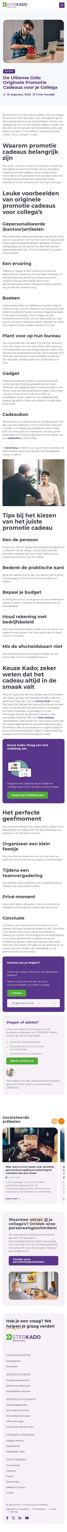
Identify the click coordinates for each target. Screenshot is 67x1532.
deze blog (11, 447)
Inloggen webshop (15, 1440)
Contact (16, 993)
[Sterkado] (23, 1338)
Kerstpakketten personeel (18, 1391)
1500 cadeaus (46, 717)
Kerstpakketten (13, 1361)
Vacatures (11, 1471)
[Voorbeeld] (7, 1518)
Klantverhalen (13, 1482)
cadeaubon (14, 438)
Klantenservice (13, 1446)
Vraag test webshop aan (27, 795)
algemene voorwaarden (17, 1509)
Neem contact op (22, 1060)
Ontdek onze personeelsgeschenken (29, 1260)
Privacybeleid (39, 1509)
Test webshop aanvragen (18, 1416)
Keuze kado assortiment (17, 1410)
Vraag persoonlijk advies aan (19, 1427)
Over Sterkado (13, 1465)
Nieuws (9, 1476)
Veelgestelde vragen (15, 1451)
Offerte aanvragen (15, 1421)
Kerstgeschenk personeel (17, 1380)
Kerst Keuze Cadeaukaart (18, 1386)
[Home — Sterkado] (14, 5)
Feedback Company (15, 1487)
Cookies (52, 1509)
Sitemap (14, 1512)
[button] (62, 5)
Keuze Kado (43, 701)
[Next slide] (61, 1121)
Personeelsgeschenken (16, 1405)
